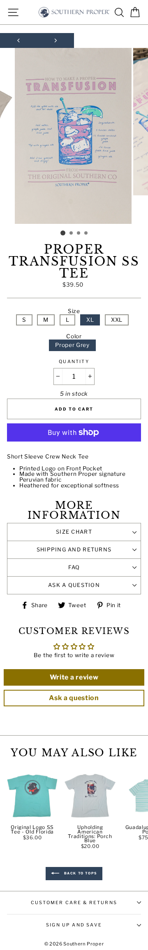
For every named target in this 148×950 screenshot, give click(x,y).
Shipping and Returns (74, 549)
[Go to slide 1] (62, 232)
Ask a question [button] (74, 698)
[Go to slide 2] (71, 233)
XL (90, 319)
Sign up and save (74, 925)
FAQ (74, 567)
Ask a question (74, 585)
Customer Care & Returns (74, 902)
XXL (117, 319)
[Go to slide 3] (79, 233)
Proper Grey (72, 345)
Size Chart (74, 532)
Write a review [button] (74, 677)
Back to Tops (79, 873)
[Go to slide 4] (86, 233)
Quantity (74, 361)
